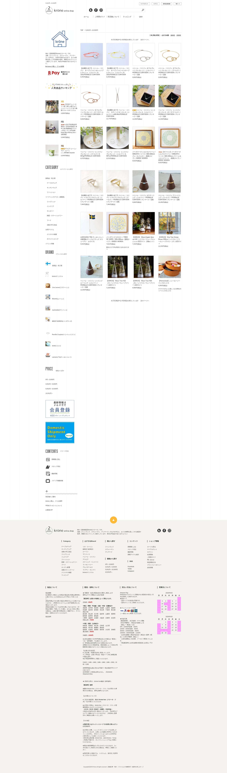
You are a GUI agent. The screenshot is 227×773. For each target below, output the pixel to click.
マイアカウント (152, 549)
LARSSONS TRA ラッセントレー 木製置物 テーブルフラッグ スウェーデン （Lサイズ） (91, 239)
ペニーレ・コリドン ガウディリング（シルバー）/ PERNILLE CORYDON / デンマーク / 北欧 (143, 197)
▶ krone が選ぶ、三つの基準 (55, 66)
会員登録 (150, 554)
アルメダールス (88, 567)
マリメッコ (86, 554)
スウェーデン (109, 549)
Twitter (130, 569)
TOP (81, 30)
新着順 (179, 35)
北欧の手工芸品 (66, 552)
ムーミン (85, 551)
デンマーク (108, 552)
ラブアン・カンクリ (89, 570)
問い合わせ (150, 560)
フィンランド (109, 547)
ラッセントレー (88, 564)
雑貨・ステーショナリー (69, 562)
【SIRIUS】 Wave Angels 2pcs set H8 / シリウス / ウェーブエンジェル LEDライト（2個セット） (143, 239)
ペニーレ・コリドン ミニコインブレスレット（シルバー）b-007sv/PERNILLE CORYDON (117, 154)
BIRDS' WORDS (88, 549)
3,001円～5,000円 (111, 567)
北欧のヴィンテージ (67, 570)
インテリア (65, 557)
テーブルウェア (66, 546)
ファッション (65, 559)
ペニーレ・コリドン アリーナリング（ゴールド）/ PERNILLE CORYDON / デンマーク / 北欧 (169, 197)
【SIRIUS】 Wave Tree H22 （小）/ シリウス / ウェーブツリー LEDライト (117, 283)
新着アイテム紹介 (133, 554)
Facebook (131, 566)
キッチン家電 (65, 567)
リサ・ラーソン (88, 547)
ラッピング (127, 16)
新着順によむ (132, 547)
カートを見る (151, 547)
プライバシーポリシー (154, 565)
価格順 (173, 35)
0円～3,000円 (109, 564)
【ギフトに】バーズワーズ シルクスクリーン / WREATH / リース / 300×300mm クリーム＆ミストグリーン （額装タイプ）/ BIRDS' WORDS (169, 156)
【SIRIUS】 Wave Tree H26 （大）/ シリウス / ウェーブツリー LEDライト (143, 283)
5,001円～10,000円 (92, 30)
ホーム (86, 16)
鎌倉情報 (130, 552)
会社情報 (150, 567)
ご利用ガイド (100, 16)
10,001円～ (109, 572)
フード (63, 565)
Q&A (140, 16)
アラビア (85, 559)
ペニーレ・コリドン (89, 557)
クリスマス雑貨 (66, 572)
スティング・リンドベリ (90, 562)
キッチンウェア (66, 549)
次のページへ (145, 39)
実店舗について (113, 16)
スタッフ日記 (132, 549)
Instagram (131, 571)
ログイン (150, 552)
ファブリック (65, 554)
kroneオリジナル (88, 572)
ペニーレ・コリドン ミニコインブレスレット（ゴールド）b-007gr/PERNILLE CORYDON (91, 154)
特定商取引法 (151, 562)
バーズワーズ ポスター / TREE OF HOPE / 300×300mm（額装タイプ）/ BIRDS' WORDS (117, 239)
